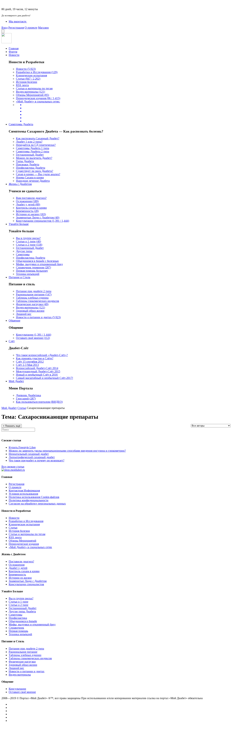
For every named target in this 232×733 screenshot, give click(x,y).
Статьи (21, 407)
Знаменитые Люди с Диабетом (28, 581)
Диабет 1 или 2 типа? (29, 141)
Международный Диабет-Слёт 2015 (38, 371)
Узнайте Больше (19, 224)
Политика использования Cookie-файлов (34, 497)
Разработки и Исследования (26, 521)
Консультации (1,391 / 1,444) (33, 334)
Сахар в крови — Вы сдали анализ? (38, 174)
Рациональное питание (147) (33, 294)
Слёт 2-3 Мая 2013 (27, 364)
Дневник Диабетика (28, 395)
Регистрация (16, 27)
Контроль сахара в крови (31, 207)
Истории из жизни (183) (31, 214)
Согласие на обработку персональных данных (37, 503)
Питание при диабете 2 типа (33, 291)
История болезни (26, 81)
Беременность (17, 574)
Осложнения (16, 564)
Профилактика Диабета (30, 167)
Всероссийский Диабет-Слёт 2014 (37, 368)
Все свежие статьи (12, 466)
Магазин (43, 27)
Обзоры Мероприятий (22, 540)
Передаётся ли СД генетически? (36, 144)
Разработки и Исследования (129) (36, 72)
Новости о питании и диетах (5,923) (38, 317)
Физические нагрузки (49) (32, 304)
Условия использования (23, 493)
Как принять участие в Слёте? (34, 358)
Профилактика (18, 617)
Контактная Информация (24, 490)
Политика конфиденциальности (28, 500)
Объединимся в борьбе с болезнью (37, 260)
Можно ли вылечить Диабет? (34, 157)
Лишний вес (23, 314)
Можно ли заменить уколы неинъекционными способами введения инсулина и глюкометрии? (67, 450)
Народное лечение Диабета (33, 180)
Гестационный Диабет (30, 154)
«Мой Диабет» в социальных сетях (30, 547)
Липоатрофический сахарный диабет (32, 457)
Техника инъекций (27, 274)
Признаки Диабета (27, 164)
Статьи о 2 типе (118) (29, 244)
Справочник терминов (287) (33, 267)
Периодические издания (24, 543)
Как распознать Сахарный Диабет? (37, 138)
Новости (14, 54)
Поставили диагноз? (21, 561)
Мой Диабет (16, 381)
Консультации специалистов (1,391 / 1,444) (42, 220)
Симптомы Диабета (21, 124)
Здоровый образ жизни (30, 310)
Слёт (12, 341)
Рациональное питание (23, 651)
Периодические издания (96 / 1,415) (38, 98)
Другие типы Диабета (22, 611)
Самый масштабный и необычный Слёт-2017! (44, 377)
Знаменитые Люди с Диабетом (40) (37, 217)
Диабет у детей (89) (28, 204)
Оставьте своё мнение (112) (33, 337)
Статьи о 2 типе (18, 604)
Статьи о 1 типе (18, 601)
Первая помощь (18, 631)
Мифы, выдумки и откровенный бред (39, 264)
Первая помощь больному (32, 270)
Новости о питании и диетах (26, 671)
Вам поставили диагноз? (31, 197)
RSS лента (22, 85)
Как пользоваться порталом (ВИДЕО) (39, 401)
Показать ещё (11, 426)
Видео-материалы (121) (30, 91)
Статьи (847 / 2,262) (28, 78)
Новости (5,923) (26, 68)
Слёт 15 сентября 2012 (30, 361)
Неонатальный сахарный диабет (29, 453)
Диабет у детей (18, 568)
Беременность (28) (27, 211)
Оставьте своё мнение (22, 692)
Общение (14, 320)
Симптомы (23, 254)
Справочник (16, 627)
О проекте (31, 27)
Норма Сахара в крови (30, 177)
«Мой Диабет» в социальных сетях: (38, 101)
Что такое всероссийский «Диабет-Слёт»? (42, 355)
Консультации (17, 688)
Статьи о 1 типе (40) (28, 241)
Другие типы (24, 251)
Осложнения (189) (27, 201)
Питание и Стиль (19, 277)
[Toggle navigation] (2, 31)
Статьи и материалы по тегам (34, 88)
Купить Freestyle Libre (22, 447)
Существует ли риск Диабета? (34, 171)
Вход (4, 27)
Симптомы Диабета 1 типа (32, 148)
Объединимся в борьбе (23, 621)
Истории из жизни (20, 577)
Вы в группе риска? (28, 238)
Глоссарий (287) (26, 398)
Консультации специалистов (26, 584)
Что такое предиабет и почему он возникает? (36, 460)
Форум (13, 51)
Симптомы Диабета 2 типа (32, 151)
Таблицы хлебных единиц (32, 297)
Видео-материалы (20, 674)
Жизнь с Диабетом (20, 184)
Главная (13, 48)
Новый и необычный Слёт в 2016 (37, 374)
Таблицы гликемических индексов (37, 301)
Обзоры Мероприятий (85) (32, 94)
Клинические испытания (31, 75)
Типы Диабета (25, 161)
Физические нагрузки (22, 661)
